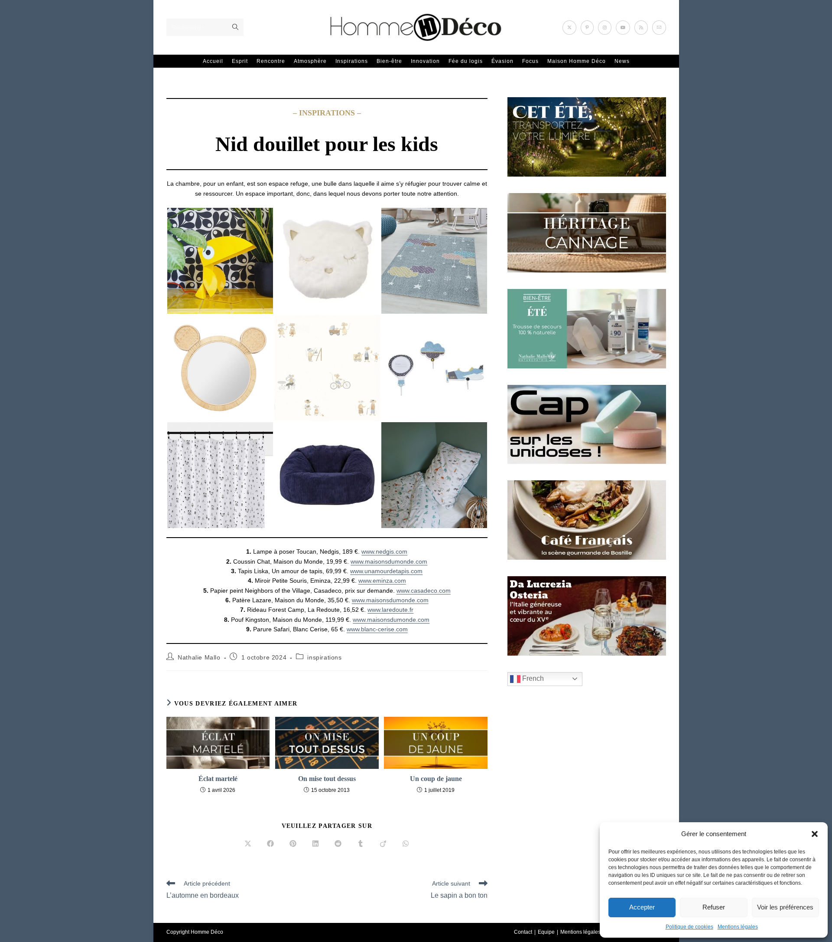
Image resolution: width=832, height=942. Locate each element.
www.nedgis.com (384, 551)
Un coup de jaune (436, 778)
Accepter (642, 907)
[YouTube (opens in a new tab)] (623, 27)
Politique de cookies (689, 927)
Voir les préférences (785, 907)
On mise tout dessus (327, 778)
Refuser (713, 907)
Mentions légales (738, 927)
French (532, 678)
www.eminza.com (382, 580)
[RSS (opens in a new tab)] (641, 27)
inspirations (324, 657)
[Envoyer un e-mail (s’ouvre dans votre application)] (659, 27)
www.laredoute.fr (390, 609)
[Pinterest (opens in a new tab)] (587, 27)
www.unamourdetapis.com (386, 571)
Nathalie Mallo (199, 657)
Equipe (546, 932)
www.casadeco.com (423, 590)
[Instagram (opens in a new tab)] (604, 27)
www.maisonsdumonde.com (389, 561)
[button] (814, 834)
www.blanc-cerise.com (377, 629)
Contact (523, 932)
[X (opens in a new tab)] (569, 27)
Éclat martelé (217, 778)
